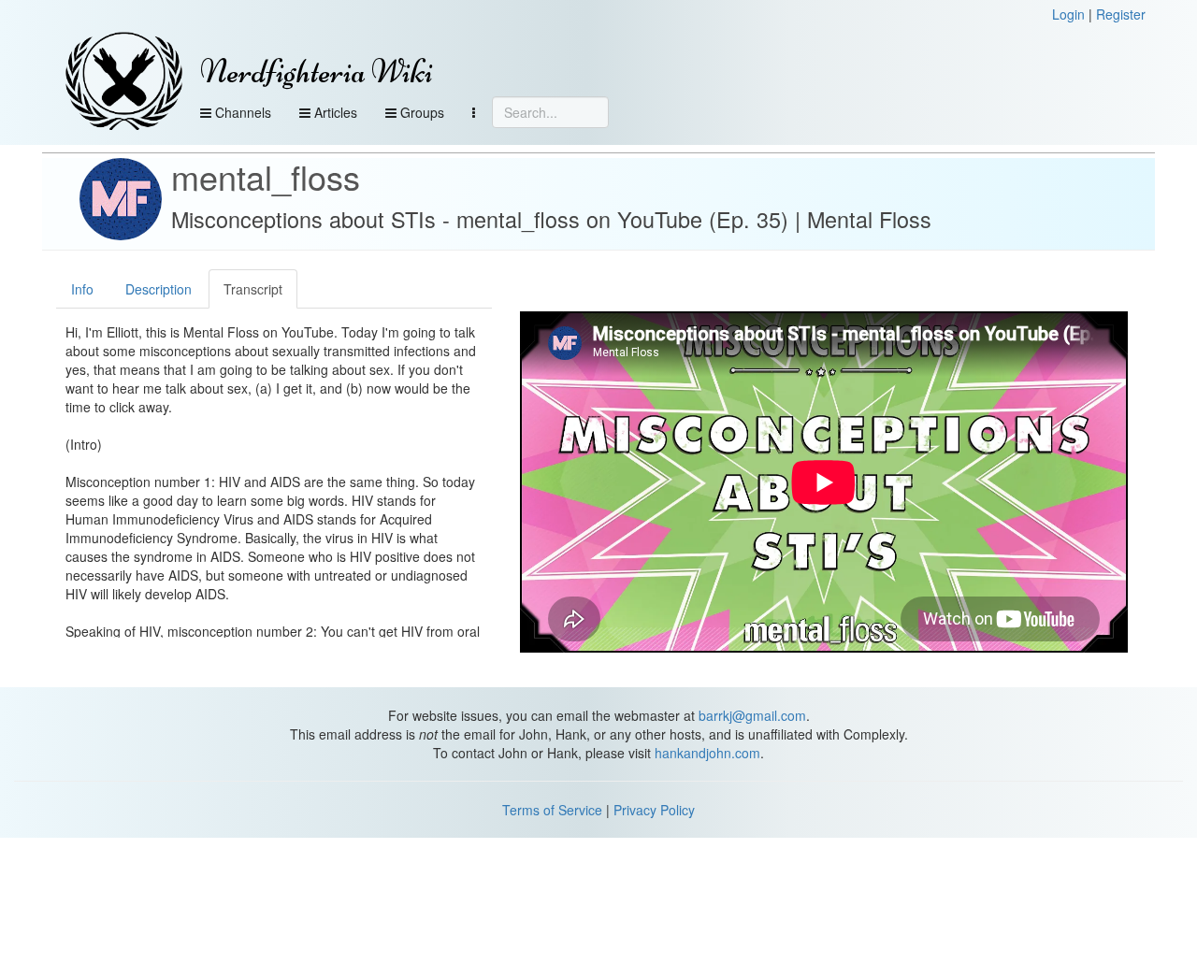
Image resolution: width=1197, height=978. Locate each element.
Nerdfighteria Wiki (316, 71)
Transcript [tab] (253, 289)
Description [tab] (158, 289)
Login (1068, 14)
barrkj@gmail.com (752, 715)
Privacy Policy (654, 809)
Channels (241, 112)
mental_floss (265, 176)
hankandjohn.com (707, 752)
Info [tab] (82, 289)
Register (1121, 14)
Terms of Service (552, 809)
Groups (420, 112)
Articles (333, 112)
